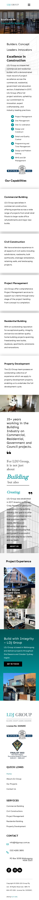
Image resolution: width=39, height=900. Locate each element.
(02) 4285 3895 (17, 850)
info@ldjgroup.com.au (20, 842)
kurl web (14, 897)
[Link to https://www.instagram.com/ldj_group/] (15, 870)
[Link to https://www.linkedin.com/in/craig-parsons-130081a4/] (19, 870)
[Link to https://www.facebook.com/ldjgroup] (8, 870)
